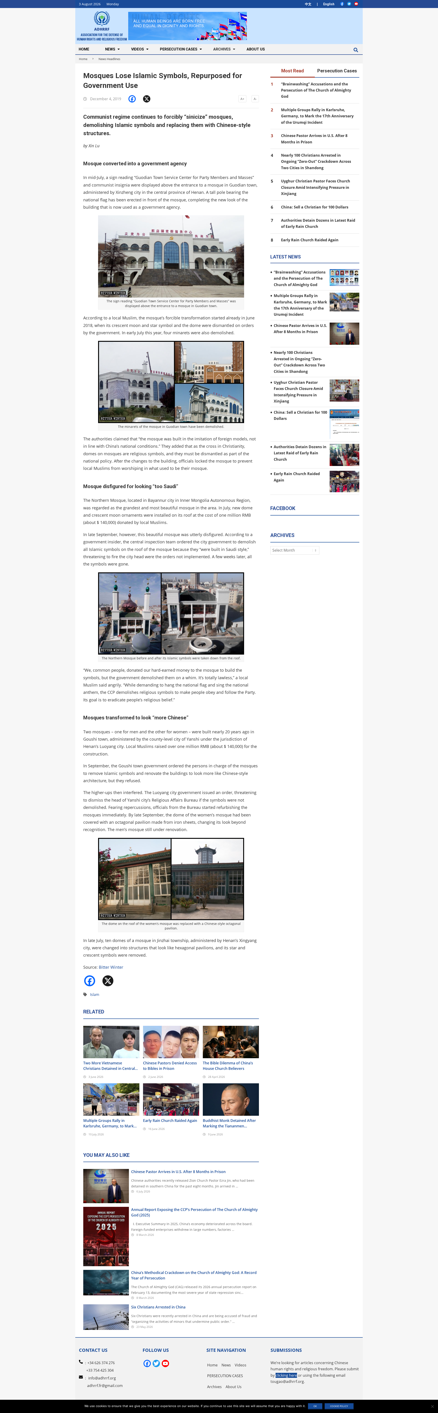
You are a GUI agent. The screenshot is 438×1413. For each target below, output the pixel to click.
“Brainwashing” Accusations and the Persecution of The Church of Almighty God (316, 90)
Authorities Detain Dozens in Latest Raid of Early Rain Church (300, 453)
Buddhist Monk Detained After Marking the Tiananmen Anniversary (229, 1123)
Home (83, 59)
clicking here (286, 1375)
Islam (94, 994)
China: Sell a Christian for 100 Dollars (314, 207)
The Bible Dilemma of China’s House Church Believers (228, 1065)
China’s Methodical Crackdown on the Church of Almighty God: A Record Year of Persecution (194, 1275)
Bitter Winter (111, 967)
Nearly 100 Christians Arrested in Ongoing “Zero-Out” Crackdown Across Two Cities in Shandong (316, 161)
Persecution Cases (337, 71)
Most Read (292, 71)
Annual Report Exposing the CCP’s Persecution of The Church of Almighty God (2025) (194, 1212)
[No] (432, 1406)
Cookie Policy (339, 1406)
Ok (315, 1406)
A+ (242, 99)
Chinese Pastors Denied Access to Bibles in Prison (170, 1065)
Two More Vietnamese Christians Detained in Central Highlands (109, 1065)
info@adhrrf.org (102, 1378)
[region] (187, 26)
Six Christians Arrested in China (158, 1307)
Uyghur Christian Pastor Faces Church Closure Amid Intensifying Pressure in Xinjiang (315, 187)
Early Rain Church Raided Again (170, 1120)
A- (255, 99)
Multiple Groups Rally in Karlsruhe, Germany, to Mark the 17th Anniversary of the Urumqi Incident (108, 1123)
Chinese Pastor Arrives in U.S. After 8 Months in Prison (178, 1171)
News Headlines (109, 59)
